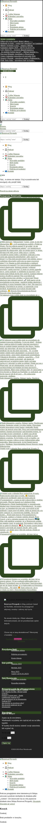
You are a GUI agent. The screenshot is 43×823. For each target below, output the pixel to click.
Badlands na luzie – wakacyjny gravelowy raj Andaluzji (21, 43)
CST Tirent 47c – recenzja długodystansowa (17, 50)
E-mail (4, 738)
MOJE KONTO (8, 71)
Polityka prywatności (18, 29)
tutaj (14, 635)
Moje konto (14, 23)
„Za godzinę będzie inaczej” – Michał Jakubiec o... (19, 52)
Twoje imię (6, 733)
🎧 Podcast (9, 10)
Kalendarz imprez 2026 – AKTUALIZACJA (17, 48)
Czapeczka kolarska (18, 679)
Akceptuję (36, 801)
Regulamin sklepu (17, 27)
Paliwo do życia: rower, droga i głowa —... (16, 41)
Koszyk (13, 25)
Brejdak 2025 (16, 668)
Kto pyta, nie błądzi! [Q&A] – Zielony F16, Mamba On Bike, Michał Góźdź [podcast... (15, 692)
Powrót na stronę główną (9, 191)
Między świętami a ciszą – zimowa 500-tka (16, 46)
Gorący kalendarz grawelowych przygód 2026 (17, 56)
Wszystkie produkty (17, 21)
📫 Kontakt (9, 31)
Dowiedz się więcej (7, 804)
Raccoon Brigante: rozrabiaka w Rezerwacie (17, 54)
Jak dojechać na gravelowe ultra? (13, 703)
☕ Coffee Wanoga (12, 14)
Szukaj (26, 36)
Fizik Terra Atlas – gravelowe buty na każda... (17, 60)
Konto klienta (16, 658)
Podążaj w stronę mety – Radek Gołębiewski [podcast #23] (12, 696)
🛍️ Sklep (8, 19)
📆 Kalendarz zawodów (14, 16)
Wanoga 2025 (16, 664)
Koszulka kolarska (18, 683)
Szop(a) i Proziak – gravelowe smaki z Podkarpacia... (20, 58)
